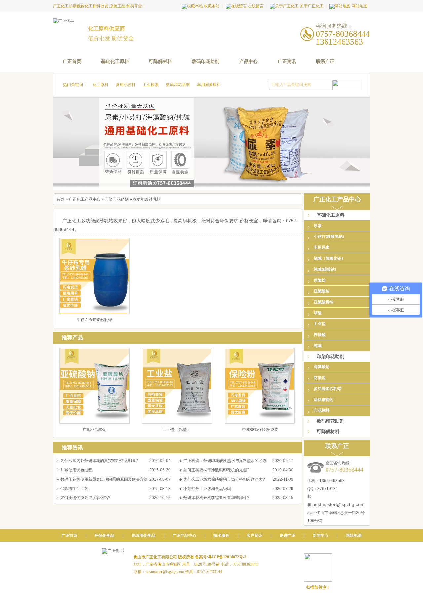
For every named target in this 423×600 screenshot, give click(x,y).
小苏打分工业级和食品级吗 (207, 488)
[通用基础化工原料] (211, 144)
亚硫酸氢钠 (323, 302)
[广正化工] (67, 21)
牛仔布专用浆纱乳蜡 (94, 320)
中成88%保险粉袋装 (260, 429)
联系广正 (325, 61)
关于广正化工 (312, 6)
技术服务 (221, 535)
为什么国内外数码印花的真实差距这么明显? (99, 460)
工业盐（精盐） (177, 429)
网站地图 (359, 6)
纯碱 (318, 345)
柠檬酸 (320, 334)
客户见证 (254, 535)
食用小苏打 (125, 84)
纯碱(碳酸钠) (325, 269)
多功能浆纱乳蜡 (147, 199)
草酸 (318, 313)
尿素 (318, 225)
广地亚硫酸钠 (94, 429)
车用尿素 (321, 247)
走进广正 (287, 535)
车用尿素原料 (209, 84)
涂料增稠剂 (323, 399)
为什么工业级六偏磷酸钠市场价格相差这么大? (224, 479)
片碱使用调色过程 (76, 470)
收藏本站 (212, 6)
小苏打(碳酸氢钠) (329, 236)
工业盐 (320, 323)
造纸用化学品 (143, 535)
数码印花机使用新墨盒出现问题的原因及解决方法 (104, 479)
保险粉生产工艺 (74, 488)
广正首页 (72, 61)
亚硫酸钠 (321, 291)
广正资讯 (287, 61)
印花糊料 (321, 410)
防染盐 (320, 377)
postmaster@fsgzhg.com (338, 504)
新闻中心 (320, 535)
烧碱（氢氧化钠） (329, 258)
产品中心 (248, 61)
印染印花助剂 (117, 199)
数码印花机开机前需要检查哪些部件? (216, 497)
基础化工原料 (115, 61)
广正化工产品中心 (84, 199)
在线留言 (256, 6)
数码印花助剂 (205, 61)
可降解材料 (160, 61)
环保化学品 (104, 535)
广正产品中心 (184, 535)
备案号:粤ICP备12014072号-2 (220, 557)
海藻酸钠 (321, 366)
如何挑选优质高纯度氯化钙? (85, 497)
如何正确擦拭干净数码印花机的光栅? (216, 470)
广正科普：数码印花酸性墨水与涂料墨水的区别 (225, 460)
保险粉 (320, 280)
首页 (60, 199)
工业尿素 (151, 84)
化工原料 (100, 84)
